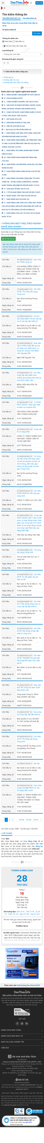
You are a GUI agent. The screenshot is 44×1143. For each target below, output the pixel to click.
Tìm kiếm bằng (29, 18)
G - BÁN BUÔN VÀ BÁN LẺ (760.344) (17, 122)
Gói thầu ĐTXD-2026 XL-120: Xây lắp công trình (29, 493)
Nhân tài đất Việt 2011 (28, 1085)
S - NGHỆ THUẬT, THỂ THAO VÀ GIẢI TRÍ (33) (20, 196)
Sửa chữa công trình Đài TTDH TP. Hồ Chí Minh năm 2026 (29, 787)
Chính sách (5, 1093)
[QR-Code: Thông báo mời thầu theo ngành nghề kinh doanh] (12, 1122)
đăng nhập (14, 244)
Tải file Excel (9, 239)
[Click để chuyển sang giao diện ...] (17, 1122)
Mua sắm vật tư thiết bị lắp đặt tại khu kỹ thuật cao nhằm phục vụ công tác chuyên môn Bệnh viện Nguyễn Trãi (29, 348)
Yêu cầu (39, 1093)
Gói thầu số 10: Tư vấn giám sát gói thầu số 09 (29, 576)
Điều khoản (15, 1093)
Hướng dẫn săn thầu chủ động (16, 82)
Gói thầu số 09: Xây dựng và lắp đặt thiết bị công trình (29, 630)
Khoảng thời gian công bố (12, 59)
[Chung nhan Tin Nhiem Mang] (22, 1013)
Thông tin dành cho (10, 38)
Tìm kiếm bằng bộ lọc (11, 18)
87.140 (28, 820)
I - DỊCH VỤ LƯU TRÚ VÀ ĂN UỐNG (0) (17, 129)
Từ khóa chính (8, 30)
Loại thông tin (7, 50)
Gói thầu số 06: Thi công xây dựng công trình (29, 291)
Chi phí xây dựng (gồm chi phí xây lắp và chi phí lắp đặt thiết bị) (29, 318)
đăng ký (24, 249)
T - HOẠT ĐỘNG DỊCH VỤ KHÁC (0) (16, 199)
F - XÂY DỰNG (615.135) (13, 119)
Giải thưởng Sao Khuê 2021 (28, 985)
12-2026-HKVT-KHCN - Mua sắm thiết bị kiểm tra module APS (29, 404)
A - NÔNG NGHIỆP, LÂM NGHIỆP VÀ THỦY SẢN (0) (22, 95)
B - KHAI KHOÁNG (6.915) (13, 98)
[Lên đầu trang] (31, 1122)
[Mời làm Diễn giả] (22, 963)
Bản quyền (24, 1093)
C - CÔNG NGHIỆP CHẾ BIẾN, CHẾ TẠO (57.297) (21, 102)
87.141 (36, 820)
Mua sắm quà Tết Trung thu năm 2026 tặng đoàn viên (29, 687)
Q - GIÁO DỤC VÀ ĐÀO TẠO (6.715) (16, 189)
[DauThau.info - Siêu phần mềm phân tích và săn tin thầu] (19, 3)
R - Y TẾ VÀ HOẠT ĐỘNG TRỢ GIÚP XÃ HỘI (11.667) (22, 192)
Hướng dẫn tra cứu (11, 80)
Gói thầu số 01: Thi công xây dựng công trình (29, 739)
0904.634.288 (17, 1068)
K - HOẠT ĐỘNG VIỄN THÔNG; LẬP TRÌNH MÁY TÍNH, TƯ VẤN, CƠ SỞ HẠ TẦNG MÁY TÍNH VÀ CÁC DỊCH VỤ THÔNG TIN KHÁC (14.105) (22, 143)
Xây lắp (29, 763)
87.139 (21, 820)
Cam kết (32, 1093)
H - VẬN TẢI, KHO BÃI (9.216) (14, 126)
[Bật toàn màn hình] (27, 1122)
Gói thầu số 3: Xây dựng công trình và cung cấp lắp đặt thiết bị (29, 603)
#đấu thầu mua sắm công (12, 23)
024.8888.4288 (32, 1068)
